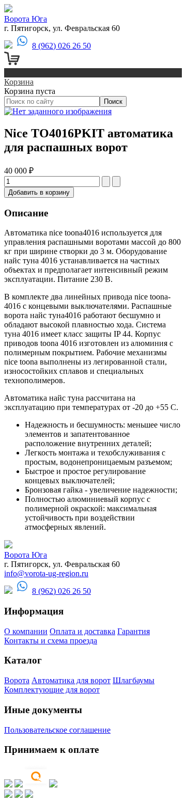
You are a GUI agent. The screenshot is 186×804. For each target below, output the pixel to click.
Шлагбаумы (133, 680)
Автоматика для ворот (71, 680)
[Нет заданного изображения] (58, 111)
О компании (26, 631)
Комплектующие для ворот (52, 689)
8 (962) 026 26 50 (61, 45)
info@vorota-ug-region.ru (46, 573)
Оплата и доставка (82, 631)
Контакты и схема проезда (50, 640)
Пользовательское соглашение (57, 730)
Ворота (16, 680)
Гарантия (133, 631)
